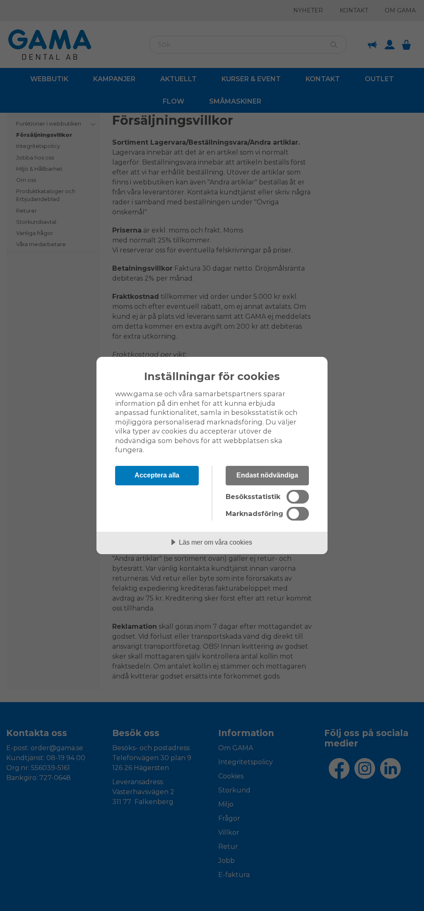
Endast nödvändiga (267, 475)
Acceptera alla (157, 475)
